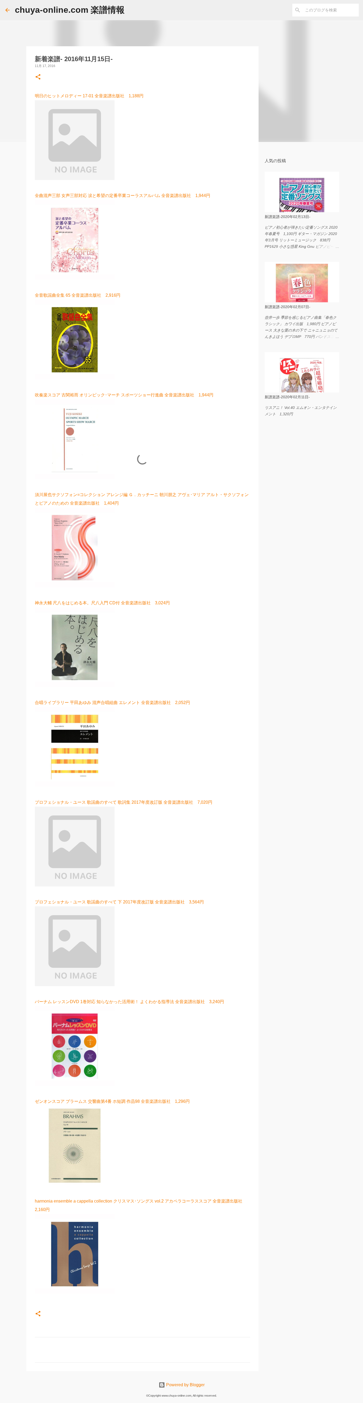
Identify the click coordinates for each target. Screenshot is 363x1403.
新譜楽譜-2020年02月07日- (287, 307)
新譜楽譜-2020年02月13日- (287, 217)
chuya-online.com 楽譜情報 (70, 10)
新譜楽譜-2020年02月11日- (287, 397)
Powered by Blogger (185, 1385)
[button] (38, 77)
